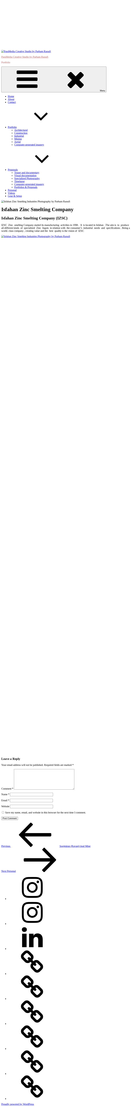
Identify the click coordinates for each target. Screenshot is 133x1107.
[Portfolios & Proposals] (32, 1023)
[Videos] (32, 1048)
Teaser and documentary (26, 172)
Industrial (19, 136)
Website (5, 806)
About (11, 99)
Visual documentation (25, 175)
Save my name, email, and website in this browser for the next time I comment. (45, 812)
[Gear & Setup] (32, 1098)
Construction (20, 133)
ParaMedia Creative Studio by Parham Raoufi (24, 57)
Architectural (21, 130)
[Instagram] (32, 898)
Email (5, 800)
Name (5, 794)
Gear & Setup (15, 196)
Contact (12, 102)
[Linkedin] (32, 948)
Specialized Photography (27, 178)
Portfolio (12, 127)
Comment (7, 788)
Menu (102, 90)
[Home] (32, 998)
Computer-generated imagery (29, 144)
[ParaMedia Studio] (32, 923)
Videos (11, 193)
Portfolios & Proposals (25, 187)
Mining (18, 138)
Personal (12, 190)
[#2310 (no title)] (32, 1073)
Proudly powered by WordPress (17, 1104)
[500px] (32, 973)
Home (11, 96)
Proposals (13, 169)
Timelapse (19, 181)
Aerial (17, 141)
